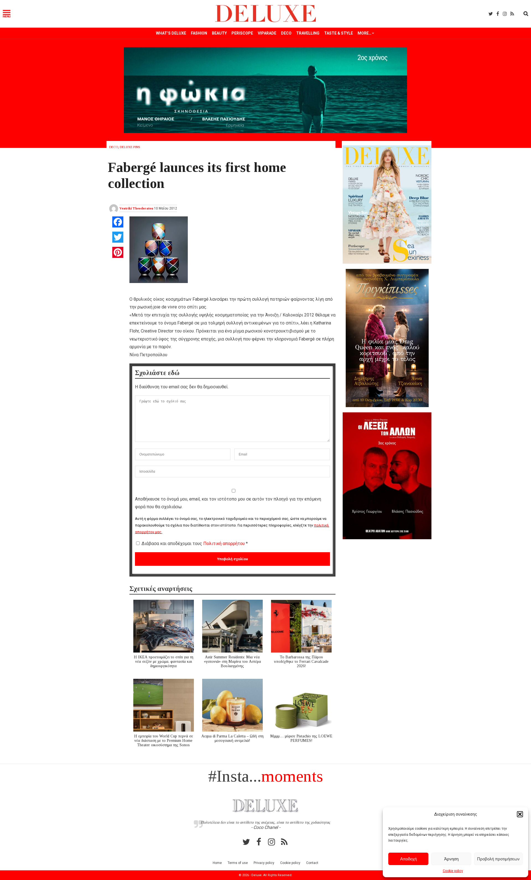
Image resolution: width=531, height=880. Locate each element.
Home (217, 863)
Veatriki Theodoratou (136, 208)
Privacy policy (264, 863)
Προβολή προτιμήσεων (498, 859)
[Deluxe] (265, 21)
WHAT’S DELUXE (171, 33)
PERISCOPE (242, 33)
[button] (520, 814)
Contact (312, 863)
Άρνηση (451, 859)
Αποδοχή (408, 859)
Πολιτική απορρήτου (224, 543)
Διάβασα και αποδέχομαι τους (195, 543)
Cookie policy (453, 871)
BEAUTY (219, 33)
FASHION (199, 33)
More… (364, 33)
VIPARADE (267, 33)
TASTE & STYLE (338, 33)
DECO (286, 33)
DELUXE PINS (130, 147)
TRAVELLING (307, 33)
